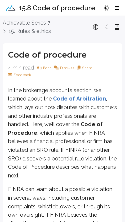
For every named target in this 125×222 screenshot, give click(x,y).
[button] (106, 8)
